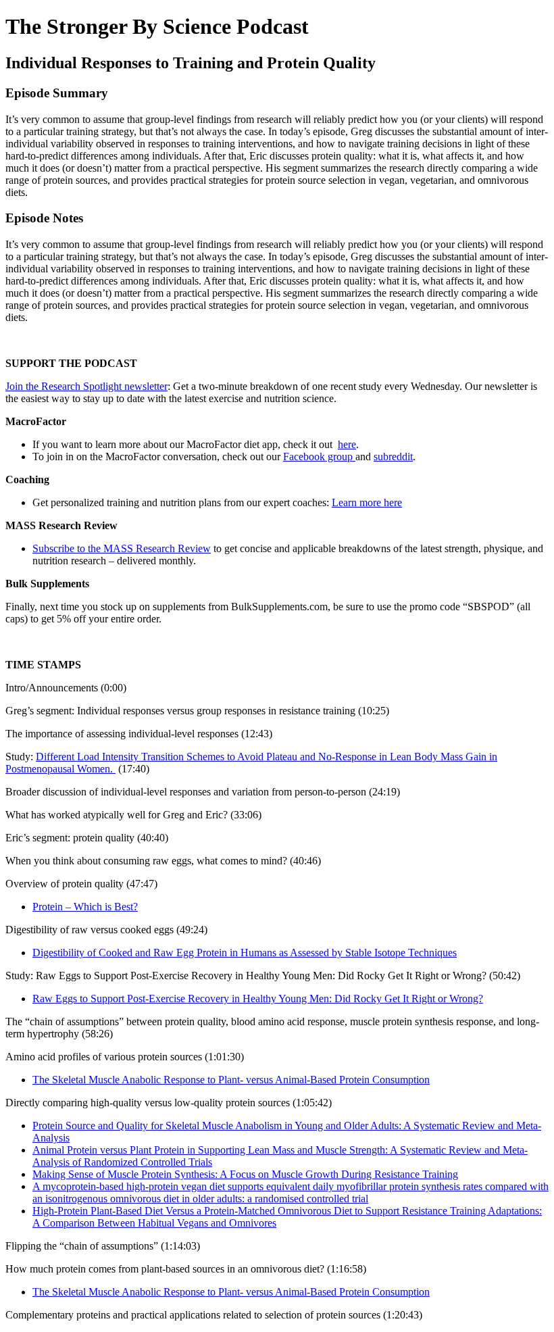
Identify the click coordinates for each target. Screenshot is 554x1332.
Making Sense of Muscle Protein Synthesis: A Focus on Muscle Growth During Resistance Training (245, 1174)
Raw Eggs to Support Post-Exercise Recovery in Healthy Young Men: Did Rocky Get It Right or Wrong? (257, 998)
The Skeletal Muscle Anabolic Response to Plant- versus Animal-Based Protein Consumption (231, 1079)
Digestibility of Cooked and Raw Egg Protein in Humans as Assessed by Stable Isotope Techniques (244, 952)
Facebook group (319, 456)
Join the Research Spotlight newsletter (86, 386)
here (347, 444)
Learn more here (367, 502)
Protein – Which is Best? (85, 906)
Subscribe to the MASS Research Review (121, 548)
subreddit (393, 456)
